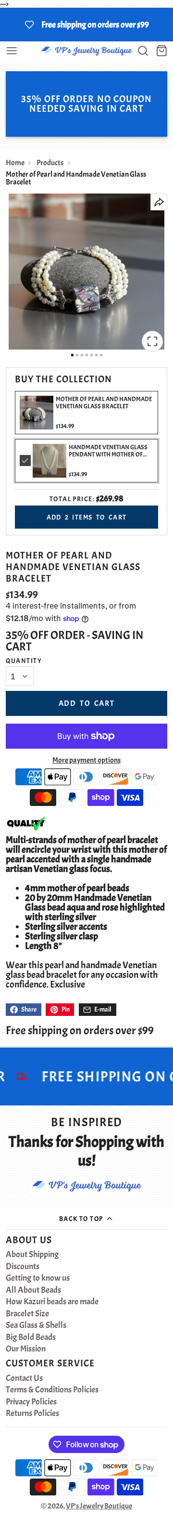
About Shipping (32, 1254)
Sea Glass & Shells (36, 1325)
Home (15, 163)
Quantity (24, 660)
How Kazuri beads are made (52, 1302)
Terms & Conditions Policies (52, 1390)
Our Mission (26, 1349)
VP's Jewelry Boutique (99, 1506)
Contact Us (24, 1378)
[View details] (49, 461)
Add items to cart (87, 517)
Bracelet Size (27, 1314)
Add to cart (87, 703)
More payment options (86, 760)
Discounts (22, 1266)
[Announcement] (86, 24)
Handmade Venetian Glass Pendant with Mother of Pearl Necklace (108, 454)
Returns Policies (32, 1413)
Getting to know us (38, 1278)
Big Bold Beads (31, 1337)
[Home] (86, 51)
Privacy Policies (31, 1402)
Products (50, 163)
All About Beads (33, 1290)
